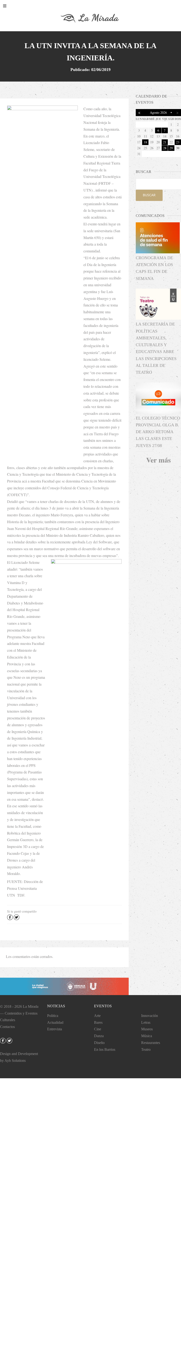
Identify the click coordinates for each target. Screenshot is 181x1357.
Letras (145, 1022)
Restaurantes (150, 1043)
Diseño (99, 1043)
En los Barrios (104, 1049)
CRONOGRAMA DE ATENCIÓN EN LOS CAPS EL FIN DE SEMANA (154, 268)
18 (145, 142)
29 (171, 148)
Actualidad (55, 1022)
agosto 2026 (158, 112)
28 (164, 148)
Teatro (146, 1049)
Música (146, 1036)
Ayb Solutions (15, 1061)
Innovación (149, 1016)
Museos (147, 1029)
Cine (97, 1029)
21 (164, 142)
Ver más (158, 460)
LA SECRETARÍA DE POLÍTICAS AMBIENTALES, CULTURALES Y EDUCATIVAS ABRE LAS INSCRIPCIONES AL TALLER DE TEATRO (156, 348)
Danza (99, 1036)
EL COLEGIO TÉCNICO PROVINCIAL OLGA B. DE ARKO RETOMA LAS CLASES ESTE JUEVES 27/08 (158, 432)
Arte (97, 1016)
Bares (98, 1022)
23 (177, 142)
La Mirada (30, 1006)
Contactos (7, 1027)
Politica (52, 1016)
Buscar (149, 195)
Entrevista (54, 1029)
